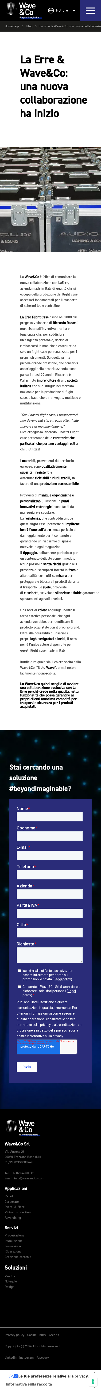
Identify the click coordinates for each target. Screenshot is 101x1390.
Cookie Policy (36, 1335)
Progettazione (14, 1235)
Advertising (13, 1217)
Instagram (27, 1357)
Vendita (10, 1276)
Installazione (14, 1241)
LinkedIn (11, 1357)
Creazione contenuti (18, 1257)
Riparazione (13, 1251)
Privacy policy (14, 1335)
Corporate (12, 1201)
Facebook (42, 1357)
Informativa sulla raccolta (29, 1384)
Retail (9, 1196)
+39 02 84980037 (22, 1173)
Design (9, 1287)
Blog (29, 26)
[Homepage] (23, 11)
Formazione (13, 1246)
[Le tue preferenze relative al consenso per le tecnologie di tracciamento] (92, 1381)
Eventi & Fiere (15, 1207)
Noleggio (11, 1281)
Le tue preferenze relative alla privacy (53, 1376)
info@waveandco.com (29, 1178)
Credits (54, 1335)
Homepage (12, 26)
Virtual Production (18, 1212)
